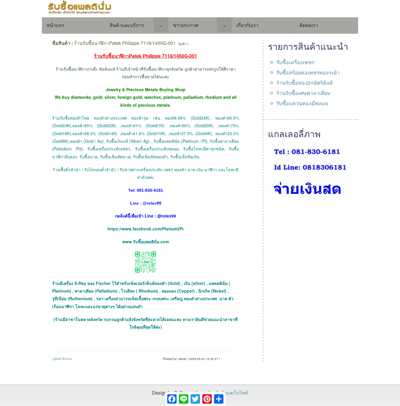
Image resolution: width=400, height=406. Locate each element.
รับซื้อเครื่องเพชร (295, 62)
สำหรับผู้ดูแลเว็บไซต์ (227, 392)
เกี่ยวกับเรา (247, 25)
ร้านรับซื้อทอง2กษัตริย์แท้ (304, 82)
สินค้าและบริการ (127, 25)
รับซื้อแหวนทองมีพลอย (302, 103)
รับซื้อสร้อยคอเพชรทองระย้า (308, 72)
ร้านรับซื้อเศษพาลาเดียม (303, 92)
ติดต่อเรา (309, 25)
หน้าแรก (55, 25)
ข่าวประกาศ (185, 25)
